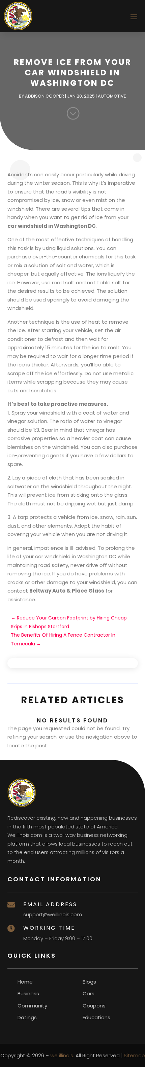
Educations (96, 1017)
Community (32, 1005)
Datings (27, 1017)
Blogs (89, 981)
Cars (88, 993)
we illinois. (62, 1055)
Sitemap (134, 1055)
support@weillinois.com (52, 914)
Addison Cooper (44, 96)
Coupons (94, 1005)
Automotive (112, 96)
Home (25, 981)
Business (28, 993)
